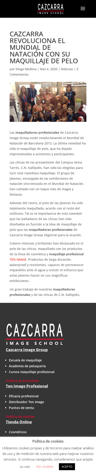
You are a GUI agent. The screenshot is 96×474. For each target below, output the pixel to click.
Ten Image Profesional (27, 386)
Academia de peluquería (27, 366)
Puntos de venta (21, 408)
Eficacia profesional (24, 396)
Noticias (67, 69)
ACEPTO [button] (67, 467)
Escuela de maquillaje (25, 360)
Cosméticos (18, 432)
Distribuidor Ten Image (26, 402)
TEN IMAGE (18, 259)
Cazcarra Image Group (27, 349)
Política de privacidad (22, 380)
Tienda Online (19, 421)
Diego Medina (26, 69)
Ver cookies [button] (44, 466)
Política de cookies (20, 416)
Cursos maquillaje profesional (31, 372)
